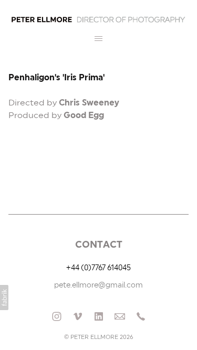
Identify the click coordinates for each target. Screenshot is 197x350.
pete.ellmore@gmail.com (98, 285)
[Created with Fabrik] (4, 297)
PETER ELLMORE (94, 337)
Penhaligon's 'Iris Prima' (56, 77)
